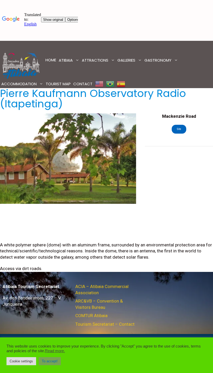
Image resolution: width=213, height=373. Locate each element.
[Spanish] (121, 84)
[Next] (126, 158)
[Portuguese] (110, 84)
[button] (21, 361)
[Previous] (10, 158)
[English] (99, 84)
